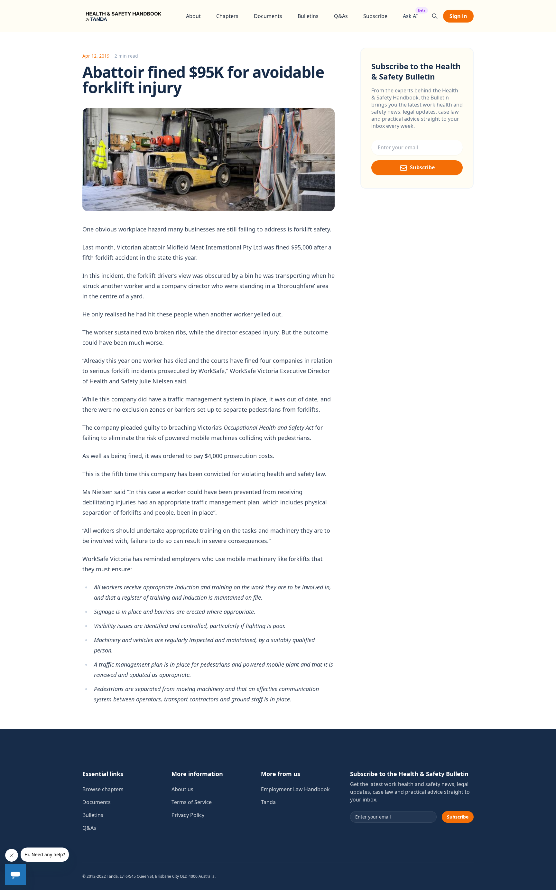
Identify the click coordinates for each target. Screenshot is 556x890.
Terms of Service (191, 802)
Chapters (227, 16)
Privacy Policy (187, 815)
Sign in (458, 16)
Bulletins (308, 16)
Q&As (341, 16)
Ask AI (410, 16)
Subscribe (375, 16)
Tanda (268, 802)
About (193, 16)
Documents (268, 16)
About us (182, 789)
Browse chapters (103, 789)
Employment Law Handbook (295, 789)
